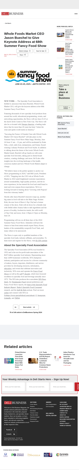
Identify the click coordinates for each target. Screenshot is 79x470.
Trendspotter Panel (19, 282)
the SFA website (41, 241)
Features (32, 406)
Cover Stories (33, 404)
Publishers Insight (34, 417)
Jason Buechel (62, 128)
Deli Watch (8, 23)
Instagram (41, 295)
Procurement (33, 419)
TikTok (17, 298)
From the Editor (34, 415)
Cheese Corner (34, 413)
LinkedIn (7, 298)
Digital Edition (51, 415)
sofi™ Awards (25, 274)
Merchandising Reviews (36, 408)
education (7, 268)
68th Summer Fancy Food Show (64, 123)
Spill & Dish (21, 290)
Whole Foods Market (64, 137)
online (6, 293)
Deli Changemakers (51, 404)
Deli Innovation (50, 406)
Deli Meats (33, 410)
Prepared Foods (34, 421)
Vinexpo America (27, 124)
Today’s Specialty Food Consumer (29, 287)
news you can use (63, 133)
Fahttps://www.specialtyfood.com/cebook (19, 295)
